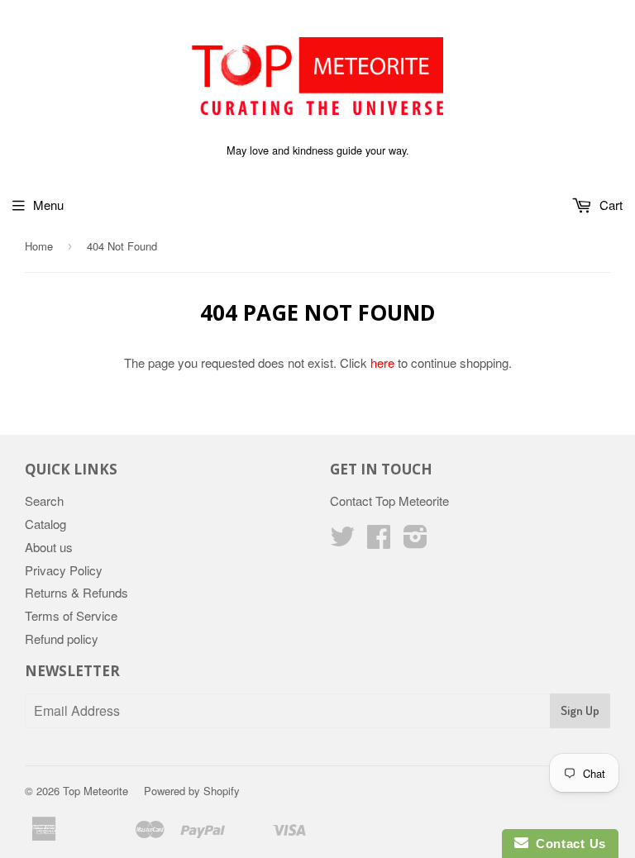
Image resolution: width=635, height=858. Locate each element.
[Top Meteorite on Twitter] (342, 541)
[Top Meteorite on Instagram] (415, 541)
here (382, 362)
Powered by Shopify (192, 790)
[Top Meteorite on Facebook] (378, 541)
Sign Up (580, 710)
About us (49, 546)
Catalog (45, 523)
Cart (609, 204)
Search (44, 500)
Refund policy (61, 638)
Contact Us (567, 844)
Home (39, 246)
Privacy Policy (64, 570)
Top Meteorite (95, 790)
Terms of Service (71, 615)
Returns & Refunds (76, 592)
